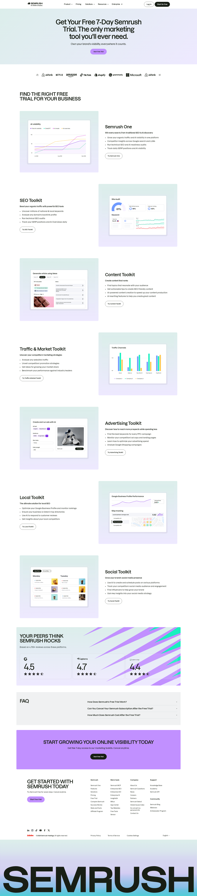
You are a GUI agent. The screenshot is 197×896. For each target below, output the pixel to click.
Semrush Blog (155, 804)
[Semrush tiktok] (36, 830)
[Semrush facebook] (45, 830)
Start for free (162, 4)
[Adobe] (30, 835)
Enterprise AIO (116, 792)
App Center (115, 805)
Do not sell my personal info (135, 809)
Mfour (113, 801)
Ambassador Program (158, 811)
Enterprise (116, 4)
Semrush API (154, 792)
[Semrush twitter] (49, 830)
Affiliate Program (97, 811)
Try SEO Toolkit (27, 229)
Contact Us (134, 813)
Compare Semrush (97, 801)
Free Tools (114, 811)
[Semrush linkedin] (28, 830)
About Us (133, 785)
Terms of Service (114, 835)
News (132, 792)
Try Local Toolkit (27, 527)
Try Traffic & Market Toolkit (31, 378)
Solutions (89, 4)
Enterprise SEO (116, 789)
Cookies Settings (133, 835)
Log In (149, 4)
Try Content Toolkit (114, 304)
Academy (153, 789)
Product (67, 4)
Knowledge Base (156, 785)
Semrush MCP (116, 785)
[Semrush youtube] (40, 830)
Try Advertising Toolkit (115, 452)
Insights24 (114, 798)
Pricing (78, 4)
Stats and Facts (96, 808)
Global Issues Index (137, 805)
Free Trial (94, 798)
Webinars (153, 808)
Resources (102, 4)
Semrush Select (136, 801)
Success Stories (96, 805)
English (165, 835)
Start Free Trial (99, 52)
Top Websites (115, 808)
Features (94, 789)
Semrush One (96, 785)
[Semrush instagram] (32, 830)
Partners (133, 798)
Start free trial (36, 799)
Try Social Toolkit (113, 601)
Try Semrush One (114, 156)
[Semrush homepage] (34, 4)
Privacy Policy (96, 835)
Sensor (113, 814)
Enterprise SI (115, 795)
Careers (133, 795)
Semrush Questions (137, 789)
